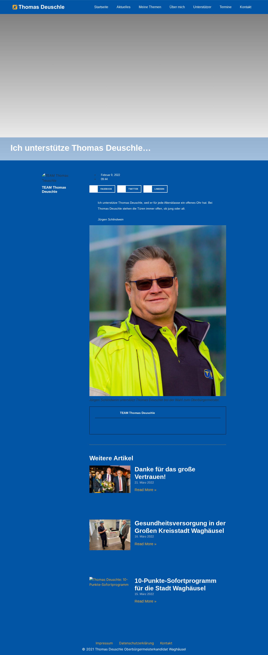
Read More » (145, 490)
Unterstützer (202, 7)
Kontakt (245, 7)
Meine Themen (150, 7)
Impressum (104, 643)
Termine (226, 7)
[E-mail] (97, 426)
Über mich (177, 7)
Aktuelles (123, 7)
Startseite (101, 7)
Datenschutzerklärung (136, 643)
